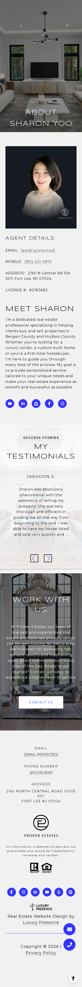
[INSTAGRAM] (62, 403)
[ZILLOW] (36, 403)
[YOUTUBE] (9, 403)
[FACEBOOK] (49, 403)
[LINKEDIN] (23, 403)
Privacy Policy (41, 952)
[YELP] (58, 892)
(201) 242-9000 (41, 773)
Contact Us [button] (41, 702)
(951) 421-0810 (38, 262)
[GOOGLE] (70, 892)
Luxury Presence (41, 922)
